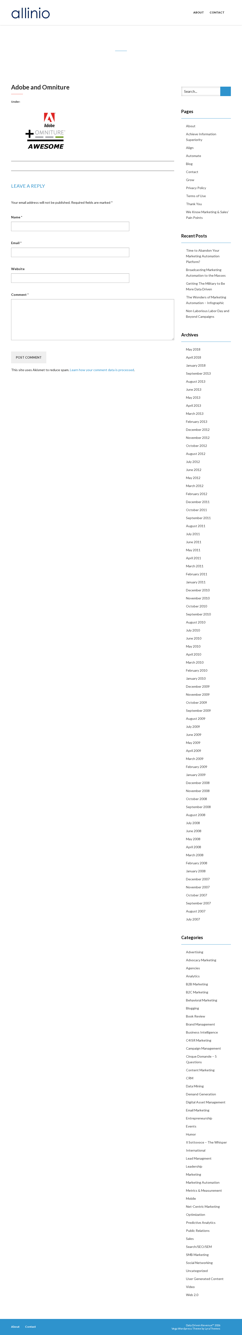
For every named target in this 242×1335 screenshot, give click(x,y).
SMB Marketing (197, 1255)
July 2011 (193, 534)
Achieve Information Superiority (201, 137)
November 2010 (198, 598)
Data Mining (195, 1086)
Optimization (195, 1214)
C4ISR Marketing (198, 1040)
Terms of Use (196, 196)
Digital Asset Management (205, 1102)
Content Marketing (200, 1070)
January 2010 (196, 678)
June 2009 (193, 735)
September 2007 (198, 903)
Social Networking (199, 1263)
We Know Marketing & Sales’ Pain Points (207, 215)
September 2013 (198, 373)
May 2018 (193, 349)
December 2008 (198, 783)
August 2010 (195, 622)
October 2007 (196, 895)
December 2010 (198, 590)
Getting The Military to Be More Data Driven (205, 286)
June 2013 (193, 389)
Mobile (191, 1198)
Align (190, 148)
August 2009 (195, 718)
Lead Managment (199, 1158)
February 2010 (196, 670)
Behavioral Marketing (201, 1000)
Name (16, 217)
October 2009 (196, 702)
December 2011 (198, 502)
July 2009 (193, 727)
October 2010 (196, 606)
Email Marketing (197, 1110)
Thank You (194, 204)
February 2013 (196, 422)
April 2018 (193, 357)
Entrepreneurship (199, 1118)
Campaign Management (203, 1048)
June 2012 (193, 470)
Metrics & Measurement (204, 1190)
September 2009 (198, 710)
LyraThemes (212, 1328)
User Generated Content (205, 1279)
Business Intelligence (202, 1032)
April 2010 (193, 654)
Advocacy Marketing (201, 960)
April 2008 (193, 847)
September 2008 (198, 807)
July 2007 (193, 919)
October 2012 (196, 446)
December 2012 (198, 430)
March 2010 (194, 662)
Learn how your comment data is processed (102, 370)
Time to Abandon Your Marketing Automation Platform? (203, 256)
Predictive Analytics (201, 1223)
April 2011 (193, 558)
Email (16, 243)
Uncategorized (197, 1271)
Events (191, 1126)
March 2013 (194, 413)
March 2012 (194, 486)
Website (18, 269)
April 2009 (193, 751)
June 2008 (193, 831)
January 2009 (196, 775)
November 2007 (198, 887)
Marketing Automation (203, 1182)
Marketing (193, 1174)
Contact (217, 12)
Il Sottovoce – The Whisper (206, 1142)
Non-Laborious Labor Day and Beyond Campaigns (207, 313)
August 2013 (195, 381)
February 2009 (196, 767)
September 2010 (198, 614)
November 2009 (198, 694)
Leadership (194, 1166)
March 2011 (194, 566)
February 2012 (196, 494)
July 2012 (193, 462)
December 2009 (198, 686)
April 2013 (193, 405)
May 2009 (193, 743)
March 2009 (194, 759)
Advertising (194, 952)
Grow (190, 180)
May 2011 (193, 550)
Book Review (195, 1016)
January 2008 (196, 871)
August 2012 (195, 454)
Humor (191, 1134)
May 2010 (193, 646)
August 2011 (195, 526)
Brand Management (200, 1024)
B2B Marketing (197, 984)
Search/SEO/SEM (199, 1247)
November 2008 (198, 791)
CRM (189, 1078)
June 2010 (193, 638)
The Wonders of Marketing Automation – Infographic (206, 300)
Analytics (193, 976)
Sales (190, 1239)
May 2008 (193, 839)
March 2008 (194, 855)
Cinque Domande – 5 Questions (201, 1059)
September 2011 (198, 518)
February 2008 (196, 863)
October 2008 (196, 799)
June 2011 (193, 542)
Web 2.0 (192, 1295)
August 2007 (195, 911)
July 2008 (193, 823)
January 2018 (196, 365)
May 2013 (193, 397)
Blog (189, 164)
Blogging (192, 1008)
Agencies (193, 968)
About (198, 12)
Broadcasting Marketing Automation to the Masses (206, 272)
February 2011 (196, 574)
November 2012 (198, 438)
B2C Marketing (197, 992)
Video (190, 1287)
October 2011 (196, 510)
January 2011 (196, 582)
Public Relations (198, 1231)
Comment (20, 294)
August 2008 (195, 815)
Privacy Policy (196, 188)
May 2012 (193, 478)
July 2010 (193, 630)
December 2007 (198, 879)
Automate (193, 156)
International (195, 1150)
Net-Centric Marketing (203, 1206)
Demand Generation (201, 1094)
